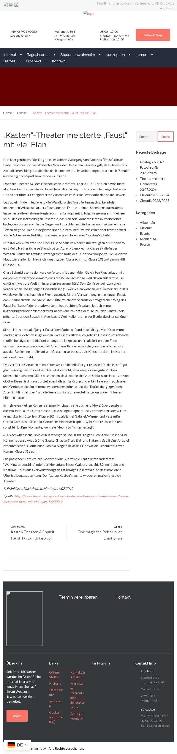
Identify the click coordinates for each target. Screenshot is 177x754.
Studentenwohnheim (77, 54)
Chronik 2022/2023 (154, 200)
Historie (55, 683)
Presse (145, 244)
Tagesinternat (38, 54)
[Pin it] (15, 563)
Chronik (146, 228)
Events (145, 233)
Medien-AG (149, 239)
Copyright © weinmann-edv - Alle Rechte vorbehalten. (45, 748)
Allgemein (147, 222)
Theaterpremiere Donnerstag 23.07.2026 (152, 183)
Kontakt (58, 61)
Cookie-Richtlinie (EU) (56, 717)
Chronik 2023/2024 (154, 195)
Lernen (141, 54)
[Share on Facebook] (4, 563)
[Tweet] (10, 563)
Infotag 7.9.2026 (152, 162)
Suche (165, 137)
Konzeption (115, 54)
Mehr (17, 716)
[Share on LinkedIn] (21, 563)
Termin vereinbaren (78, 597)
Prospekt (33, 61)
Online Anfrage (153, 35)
